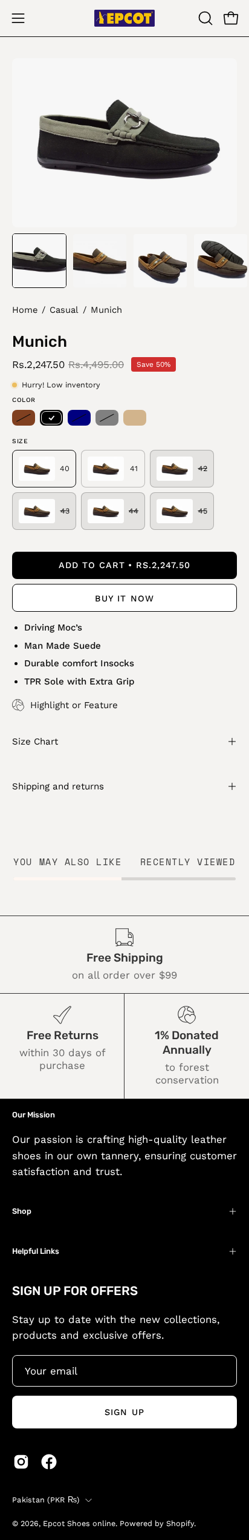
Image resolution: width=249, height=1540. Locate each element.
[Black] (51, 418)
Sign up (124, 1412)
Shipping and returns (58, 786)
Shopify (180, 1523)
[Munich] (39, 260)
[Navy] (79, 418)
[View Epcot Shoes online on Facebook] (49, 1462)
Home (24, 309)
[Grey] (106, 418)
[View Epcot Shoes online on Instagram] (21, 1462)
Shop (21, 1211)
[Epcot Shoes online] (124, 18)
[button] (204, 18)
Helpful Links (35, 1251)
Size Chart (35, 741)
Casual (64, 309)
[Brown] (23, 418)
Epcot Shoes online (79, 1523)
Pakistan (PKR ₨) (45, 1499)
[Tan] (134, 418)
